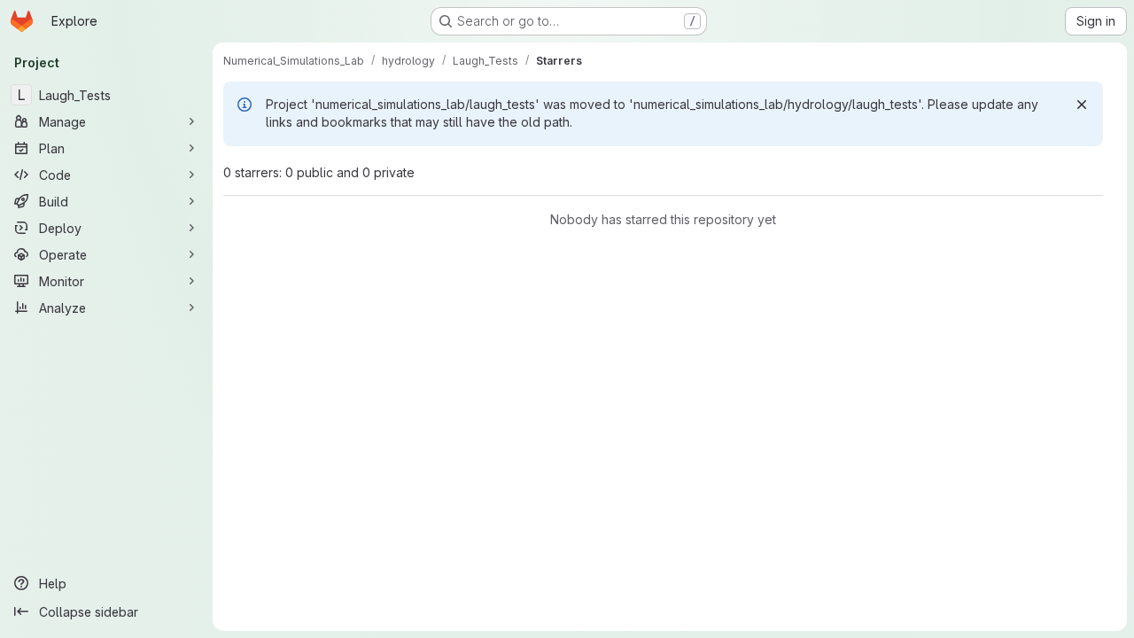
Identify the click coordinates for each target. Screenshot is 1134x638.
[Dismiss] (1081, 104)
